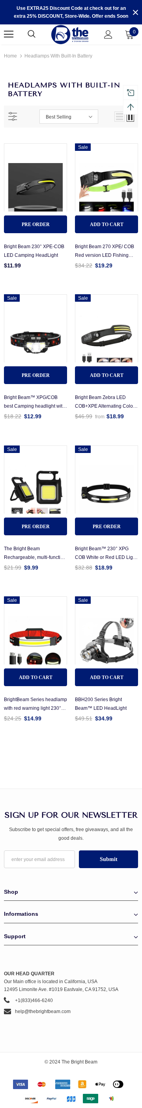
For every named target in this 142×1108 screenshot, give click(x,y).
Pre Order (36, 224)
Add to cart (106, 224)
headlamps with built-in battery (58, 56)
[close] (135, 12)
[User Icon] (108, 34)
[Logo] (70, 34)
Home (10, 56)
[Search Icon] (39, 34)
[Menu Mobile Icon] (8, 34)
